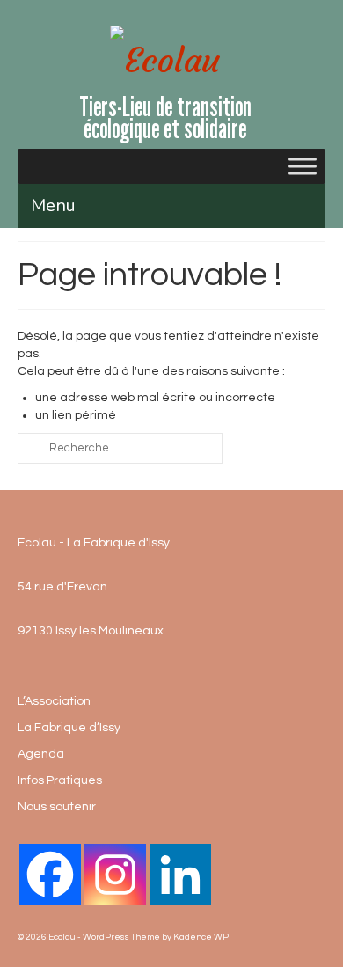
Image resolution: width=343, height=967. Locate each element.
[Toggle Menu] (302, 166)
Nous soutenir (57, 807)
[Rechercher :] (120, 448)
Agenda (41, 754)
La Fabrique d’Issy (69, 728)
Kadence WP (201, 937)
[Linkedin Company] (180, 874)
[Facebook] (50, 874)
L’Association (54, 701)
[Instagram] (115, 874)
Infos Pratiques (60, 780)
